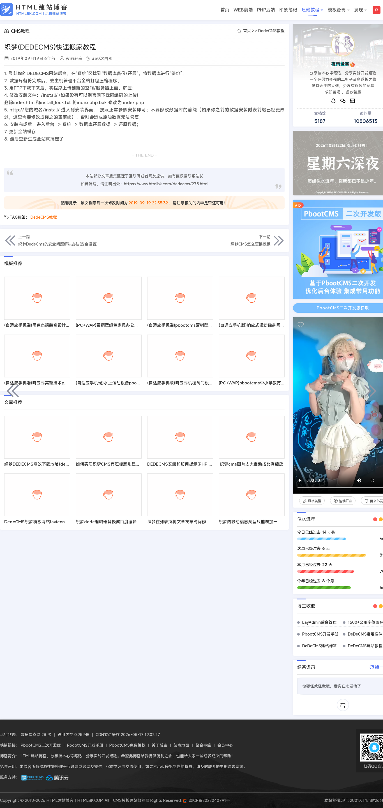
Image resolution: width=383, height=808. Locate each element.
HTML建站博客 (33, 9)
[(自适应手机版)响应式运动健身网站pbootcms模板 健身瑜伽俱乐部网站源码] (251, 298)
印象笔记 (288, 10)
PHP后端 (266, 10)
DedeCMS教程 (271, 30)
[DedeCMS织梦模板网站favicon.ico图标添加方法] (37, 495)
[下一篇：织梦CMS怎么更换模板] (370, 391)
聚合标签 (203, 745)
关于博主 (159, 745)
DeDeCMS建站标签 (319, 645)
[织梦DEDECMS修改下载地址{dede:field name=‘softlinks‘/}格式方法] (37, 437)
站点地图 (181, 745)
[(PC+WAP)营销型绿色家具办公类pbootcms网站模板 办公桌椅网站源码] (108, 298)
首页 (224, 10)
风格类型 (314, 501)
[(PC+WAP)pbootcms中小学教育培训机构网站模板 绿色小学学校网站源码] (251, 356)
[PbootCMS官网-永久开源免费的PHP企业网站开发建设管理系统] (32, 777)
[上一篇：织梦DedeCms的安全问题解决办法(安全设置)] (13, 391)
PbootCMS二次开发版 (41, 745)
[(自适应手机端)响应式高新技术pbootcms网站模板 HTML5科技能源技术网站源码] (37, 356)
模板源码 (337, 10)
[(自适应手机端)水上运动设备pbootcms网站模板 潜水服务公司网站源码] (108, 356)
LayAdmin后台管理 (319, 622)
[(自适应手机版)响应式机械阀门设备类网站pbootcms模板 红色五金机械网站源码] (180, 356)
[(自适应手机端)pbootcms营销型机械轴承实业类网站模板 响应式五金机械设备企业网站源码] (180, 298)
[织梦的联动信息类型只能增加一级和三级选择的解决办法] (251, 495)
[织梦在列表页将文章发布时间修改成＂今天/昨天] (180, 495)
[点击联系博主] (343, 44)
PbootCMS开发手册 (320, 634)
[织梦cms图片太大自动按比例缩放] (251, 437)
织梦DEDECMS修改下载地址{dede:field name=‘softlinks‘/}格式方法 (70, 464)
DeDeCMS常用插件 (365, 634)
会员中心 (225, 745)
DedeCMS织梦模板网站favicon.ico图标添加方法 (50, 521)
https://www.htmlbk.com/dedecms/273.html (166, 183)
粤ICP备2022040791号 (208, 800)
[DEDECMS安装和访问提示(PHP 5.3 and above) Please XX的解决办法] (180, 437)
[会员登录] (376, 10)
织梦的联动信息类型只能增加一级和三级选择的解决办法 (271, 521)
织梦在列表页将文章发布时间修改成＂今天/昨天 (192, 521)
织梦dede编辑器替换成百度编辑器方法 (112, 521)
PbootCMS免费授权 (127, 745)
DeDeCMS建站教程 (365, 645)
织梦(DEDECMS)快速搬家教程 (50, 47)
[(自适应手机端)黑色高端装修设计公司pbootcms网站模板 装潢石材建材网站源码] (37, 298)
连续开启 (345, 501)
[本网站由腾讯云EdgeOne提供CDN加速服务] (57, 777)
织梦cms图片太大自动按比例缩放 (251, 464)
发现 (358, 10)
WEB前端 (243, 10)
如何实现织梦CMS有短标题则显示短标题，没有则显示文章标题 (135, 464)
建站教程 (310, 10)
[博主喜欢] (300, 324)
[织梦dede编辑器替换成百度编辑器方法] (108, 495)
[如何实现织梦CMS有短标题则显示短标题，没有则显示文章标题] (108, 437)
